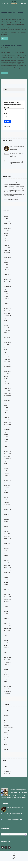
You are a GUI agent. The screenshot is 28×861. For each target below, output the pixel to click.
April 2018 (6, 441)
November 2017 (7, 453)
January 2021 (7, 361)
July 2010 (6, 667)
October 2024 (7, 255)
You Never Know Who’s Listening (12, 13)
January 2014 (7, 565)
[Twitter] (5, 3)
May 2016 (6, 497)
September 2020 (7, 371)
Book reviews (7, 713)
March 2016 (6, 502)
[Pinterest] (7, 3)
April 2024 (6, 269)
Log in (5, 766)
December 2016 (7, 480)
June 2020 (6, 378)
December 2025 (7, 223)
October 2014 (7, 543)
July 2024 (6, 262)
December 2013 (7, 567)
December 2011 (7, 625)
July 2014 (6, 550)
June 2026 (6, 218)
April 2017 (6, 470)
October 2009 (7, 688)
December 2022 (7, 308)
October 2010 (7, 659)
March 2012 (6, 618)
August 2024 (6, 259)
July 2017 (6, 463)
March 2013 (6, 589)
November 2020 (7, 366)
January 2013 (7, 594)
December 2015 (7, 509)
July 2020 (6, 376)
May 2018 (6, 439)
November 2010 (7, 657)
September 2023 (7, 286)
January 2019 (7, 419)
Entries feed (6, 768)
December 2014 (7, 538)
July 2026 (6, 216)
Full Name (6, 107)
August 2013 (6, 577)
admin (10, 14)
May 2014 (6, 555)
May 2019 (6, 410)
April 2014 (6, 558)
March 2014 (6, 560)
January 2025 (7, 247)
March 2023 (6, 301)
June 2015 (6, 524)
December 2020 (7, 364)
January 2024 (7, 276)
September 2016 (7, 487)
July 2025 (6, 233)
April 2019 (6, 412)
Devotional (6, 715)
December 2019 (7, 393)
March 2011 (6, 647)
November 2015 (7, 511)
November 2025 (7, 226)
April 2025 (6, 240)
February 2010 (7, 679)
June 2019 (6, 407)
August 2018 (6, 431)
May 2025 (6, 238)
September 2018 (7, 429)
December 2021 (7, 335)
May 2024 (6, 267)
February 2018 (7, 446)
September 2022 (7, 315)
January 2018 (7, 448)
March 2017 (6, 473)
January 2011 (6, 652)
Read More (4, 38)
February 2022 (7, 330)
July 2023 (6, 291)
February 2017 (7, 475)
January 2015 (7, 536)
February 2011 (7, 650)
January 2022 (7, 332)
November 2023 (7, 281)
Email (5, 113)
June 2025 (6, 235)
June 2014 (6, 553)
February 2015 (7, 533)
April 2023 (6, 298)
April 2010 (6, 674)
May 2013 (6, 584)
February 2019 (7, 417)
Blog (14, 857)
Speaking (6, 737)
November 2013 (7, 570)
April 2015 (6, 528)
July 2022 (6, 320)
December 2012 (7, 596)
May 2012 (6, 613)
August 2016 (6, 490)
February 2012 (7, 621)
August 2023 (6, 289)
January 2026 (7, 221)
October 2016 (7, 485)
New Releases (7, 734)
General (5, 720)
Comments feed (7, 771)
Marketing (6, 730)
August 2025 (6, 230)
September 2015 (7, 516)
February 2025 (7, 245)
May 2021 (6, 352)
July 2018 (6, 434)
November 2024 (7, 252)
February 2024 (7, 274)
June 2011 (6, 640)
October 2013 (7, 572)
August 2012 (6, 606)
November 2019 (7, 395)
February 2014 (7, 562)
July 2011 (6, 637)
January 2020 (7, 390)
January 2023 (7, 305)
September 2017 (7, 458)
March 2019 (6, 415)
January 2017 (7, 478)
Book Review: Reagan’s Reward (11, 45)
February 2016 (7, 504)
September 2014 (7, 545)
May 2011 (6, 642)
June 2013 (6, 582)
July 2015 (6, 521)
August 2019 (6, 402)
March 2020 (6, 385)
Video (5, 742)
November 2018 (7, 424)
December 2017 (7, 451)
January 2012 (7, 623)
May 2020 (6, 381)
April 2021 (6, 354)
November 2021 (7, 337)
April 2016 (6, 499)
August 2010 (6, 664)
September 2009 (7, 691)
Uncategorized (7, 739)
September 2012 (7, 604)
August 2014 (6, 548)
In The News (6, 725)
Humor (5, 722)
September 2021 (7, 342)
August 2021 (6, 344)
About (14, 855)
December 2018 (7, 422)
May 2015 (6, 526)
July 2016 (6, 492)
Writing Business (7, 744)
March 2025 (6, 242)
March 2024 (6, 272)
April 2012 (6, 616)
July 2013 (6, 579)
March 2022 (6, 327)
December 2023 (7, 279)
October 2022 (7, 313)
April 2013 (6, 587)
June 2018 (6, 436)
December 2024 (7, 250)
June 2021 (6, 349)
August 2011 (6, 635)
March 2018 (6, 444)
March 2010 (6, 676)
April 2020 (6, 383)
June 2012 (6, 611)
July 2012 (6, 608)
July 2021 (6, 347)
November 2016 (7, 482)
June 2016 (6, 495)
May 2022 (6, 325)
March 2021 (6, 356)
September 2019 (7, 400)
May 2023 (6, 296)
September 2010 (7, 662)
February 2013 (7, 591)
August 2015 (6, 519)
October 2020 (7, 368)
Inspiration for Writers (9, 727)
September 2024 (7, 257)
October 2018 (7, 427)
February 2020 (7, 388)
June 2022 (6, 322)
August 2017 (6, 461)
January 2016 (7, 507)
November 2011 (7, 628)
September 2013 (7, 574)
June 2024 (6, 264)
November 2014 (7, 541)
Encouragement (7, 718)
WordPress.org (7, 773)
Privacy (14, 858)
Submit (7, 121)
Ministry (6, 732)
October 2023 (7, 284)
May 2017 (6, 468)
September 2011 (7, 633)
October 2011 (7, 630)
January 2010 (7, 681)
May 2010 (6, 671)
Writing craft (7, 747)
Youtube (6, 749)
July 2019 (6, 405)
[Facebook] (2, 3)
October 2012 (7, 601)
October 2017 (7, 456)
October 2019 (7, 398)
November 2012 (7, 599)
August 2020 (7, 373)
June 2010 (6, 669)
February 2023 (7, 303)
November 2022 (7, 310)
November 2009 (7, 686)
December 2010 (7, 654)
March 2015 (6, 531)
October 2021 (7, 339)
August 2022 (6, 318)
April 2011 (6, 645)
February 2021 (7, 359)
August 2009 (7, 693)
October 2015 (7, 514)
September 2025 (7, 228)
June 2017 (6, 465)
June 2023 (6, 293)
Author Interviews (8, 710)
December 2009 (7, 684)
